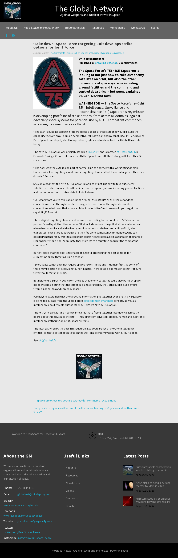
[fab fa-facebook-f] (6, 36)
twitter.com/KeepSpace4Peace (21, 532)
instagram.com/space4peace (34, 538)
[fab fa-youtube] (13, 36)
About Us (12, 27)
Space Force (87, 52)
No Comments (58, 52)
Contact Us (138, 27)
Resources (97, 27)
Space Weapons (102, 52)
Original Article (47, 340)
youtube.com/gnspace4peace (34, 521)
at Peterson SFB (126, 152)
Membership (117, 27)
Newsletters (73, 483)
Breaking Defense (106, 63)
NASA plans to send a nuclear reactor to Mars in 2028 (153, 484)
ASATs (69, 52)
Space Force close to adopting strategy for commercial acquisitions (74, 400)
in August (93, 152)
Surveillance (118, 52)
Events (155, 27)
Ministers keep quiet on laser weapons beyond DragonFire (153, 500)
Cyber (76, 52)
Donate (70, 506)
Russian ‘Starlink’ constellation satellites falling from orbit (153, 468)
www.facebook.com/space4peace (22, 515)
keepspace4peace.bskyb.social (21, 505)
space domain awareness (99, 301)
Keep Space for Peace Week (41, 27)
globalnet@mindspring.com (27, 494)
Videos (70, 491)
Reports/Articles (75, 27)
